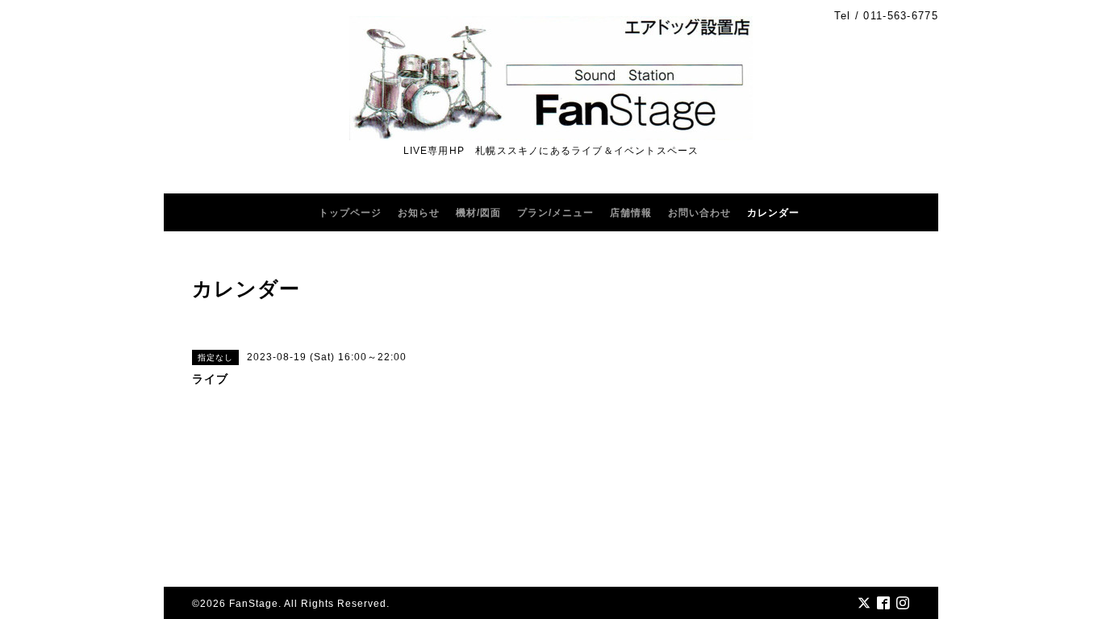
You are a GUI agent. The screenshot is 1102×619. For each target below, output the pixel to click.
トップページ (350, 212)
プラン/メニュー (555, 212)
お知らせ (419, 212)
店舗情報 (631, 212)
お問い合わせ (699, 212)
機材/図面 (478, 212)
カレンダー (773, 212)
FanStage (253, 603)
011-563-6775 (900, 16)
